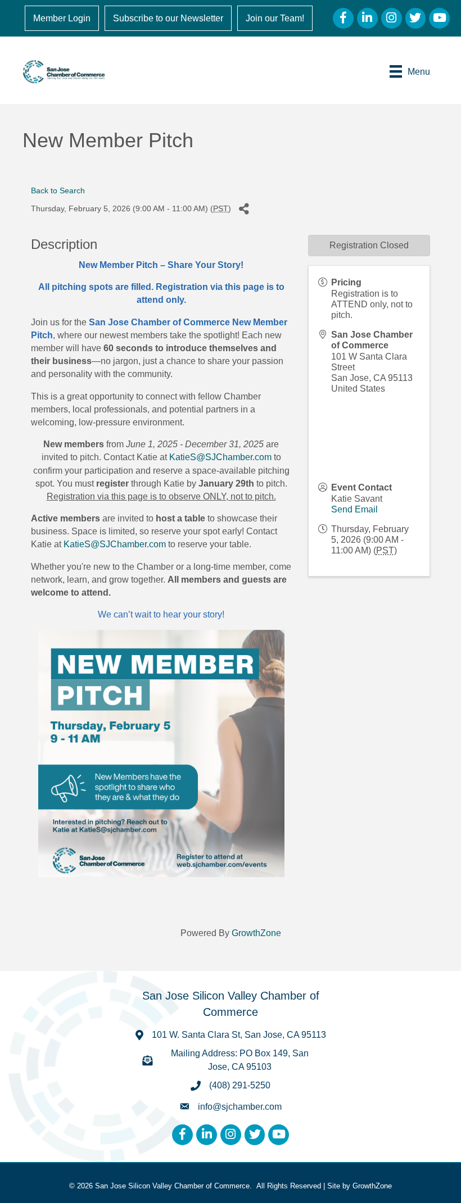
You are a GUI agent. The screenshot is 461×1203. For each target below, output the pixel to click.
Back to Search (58, 190)
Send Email (354, 509)
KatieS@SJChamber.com (220, 457)
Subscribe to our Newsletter (168, 18)
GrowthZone (256, 933)
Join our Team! (275, 18)
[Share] (243, 208)
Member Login (62, 18)
